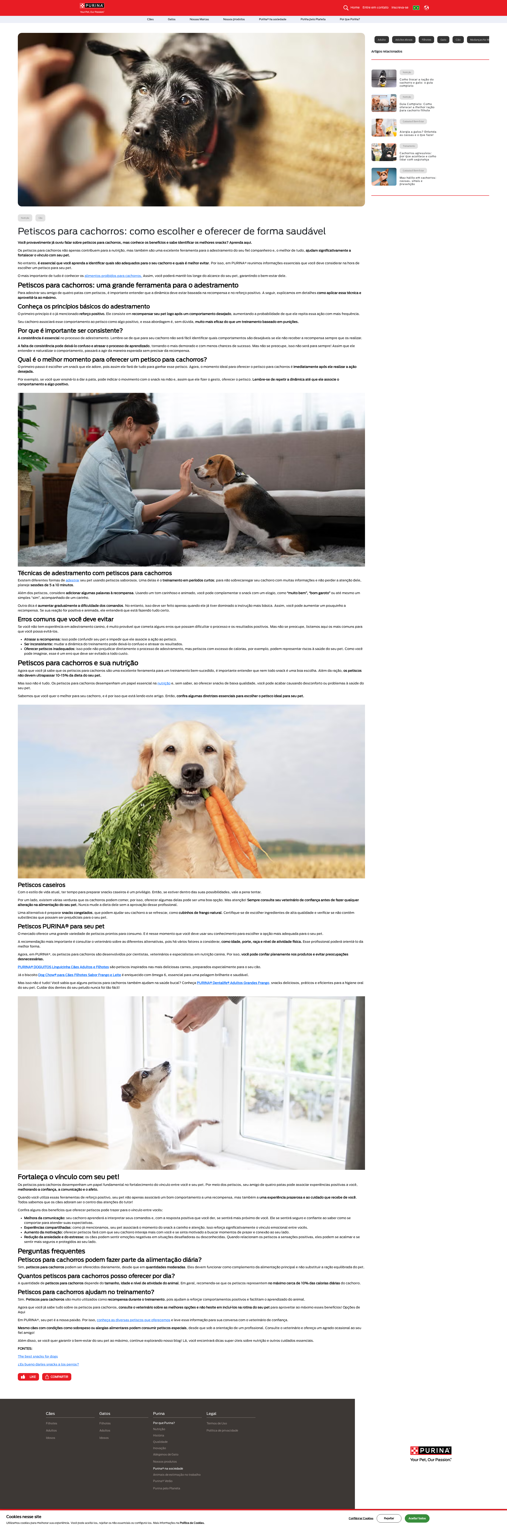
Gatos (171, 19)
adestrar (72, 580)
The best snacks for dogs (38, 1356)
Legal (211, 1413)
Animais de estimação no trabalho (177, 1474)
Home (355, 7)
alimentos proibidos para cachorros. (113, 276)
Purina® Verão (162, 1481)
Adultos (51, 1430)
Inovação (159, 1448)
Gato (443, 39)
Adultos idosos (404, 39)
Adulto (382, 39)
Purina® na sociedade (272, 19)
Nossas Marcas (199, 19)
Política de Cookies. (192, 1522)
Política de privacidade (222, 1430)
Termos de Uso (217, 1423)
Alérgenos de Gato (165, 1454)
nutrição (164, 683)
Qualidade (160, 1441)
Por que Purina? (350, 19)
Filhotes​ (105, 1423)
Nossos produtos (234, 19)
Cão (458, 39)
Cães (150, 19)
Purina (159, 1413)
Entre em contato (376, 7)
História (158, 1435)
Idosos (50, 1437)
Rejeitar (389, 1518)
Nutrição (159, 1429)
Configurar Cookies (361, 1518)
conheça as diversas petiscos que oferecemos (133, 1320)
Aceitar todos (417, 1518)
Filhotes (426, 39)
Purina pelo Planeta (313, 19)
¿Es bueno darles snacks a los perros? (48, 1364)
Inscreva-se (400, 7)
